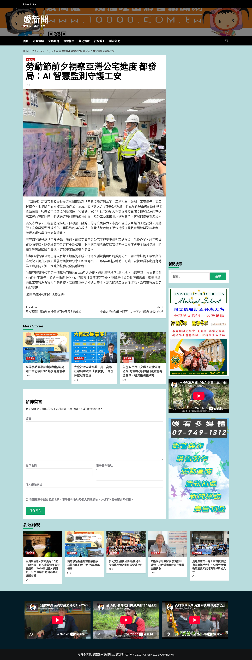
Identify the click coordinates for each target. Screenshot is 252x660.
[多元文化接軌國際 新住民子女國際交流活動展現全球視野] (126, 544)
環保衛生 (68, 41)
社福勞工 (99, 41)
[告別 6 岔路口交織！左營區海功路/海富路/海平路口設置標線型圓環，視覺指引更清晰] (143, 347)
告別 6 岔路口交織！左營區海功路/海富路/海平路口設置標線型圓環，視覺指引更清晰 (143, 371)
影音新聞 (114, 41)
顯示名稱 (32, 465)
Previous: (53, 310)
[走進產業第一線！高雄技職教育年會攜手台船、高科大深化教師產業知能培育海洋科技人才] (209, 544)
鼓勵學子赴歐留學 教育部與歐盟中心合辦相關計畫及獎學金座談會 (167, 565)
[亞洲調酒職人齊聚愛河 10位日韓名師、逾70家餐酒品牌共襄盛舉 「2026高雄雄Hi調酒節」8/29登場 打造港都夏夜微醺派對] (42, 544)
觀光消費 (84, 41)
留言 (29, 418)
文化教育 (53, 41)
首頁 (26, 41)
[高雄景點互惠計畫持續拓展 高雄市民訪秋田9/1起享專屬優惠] (46, 347)
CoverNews (150, 654)
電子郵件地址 (104, 467)
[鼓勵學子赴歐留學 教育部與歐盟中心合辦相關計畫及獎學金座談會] (167, 544)
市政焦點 (38, 41)
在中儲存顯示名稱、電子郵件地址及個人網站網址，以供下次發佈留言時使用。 (81, 499)
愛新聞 (36, 20)
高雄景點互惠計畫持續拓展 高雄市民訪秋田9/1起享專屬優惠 (83, 565)
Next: (131, 310)
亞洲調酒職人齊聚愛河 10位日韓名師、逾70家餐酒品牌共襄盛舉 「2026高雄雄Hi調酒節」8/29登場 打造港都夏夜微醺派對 (43, 568)
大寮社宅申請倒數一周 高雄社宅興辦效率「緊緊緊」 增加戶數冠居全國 (93, 371)
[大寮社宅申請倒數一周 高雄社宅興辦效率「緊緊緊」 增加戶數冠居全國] (94, 347)
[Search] (227, 40)
